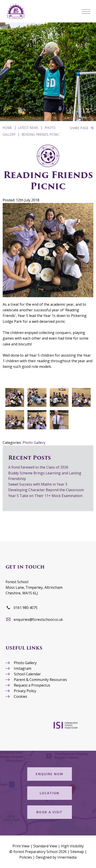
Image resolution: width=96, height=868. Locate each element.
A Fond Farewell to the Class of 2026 (38, 467)
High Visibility (72, 846)
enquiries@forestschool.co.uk (38, 619)
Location (50, 793)
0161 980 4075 (26, 607)
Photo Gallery (34, 442)
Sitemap (77, 851)
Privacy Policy (25, 690)
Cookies (20, 696)
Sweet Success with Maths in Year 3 (37, 484)
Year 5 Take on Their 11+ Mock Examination (45, 495)
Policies (25, 857)
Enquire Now (49, 774)
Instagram (22, 668)
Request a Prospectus (32, 685)
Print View (21, 846)
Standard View (45, 846)
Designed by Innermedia (56, 857)
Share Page (79, 128)
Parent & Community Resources (40, 679)
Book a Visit (49, 812)
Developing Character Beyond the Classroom (46, 489)
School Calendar (27, 674)
